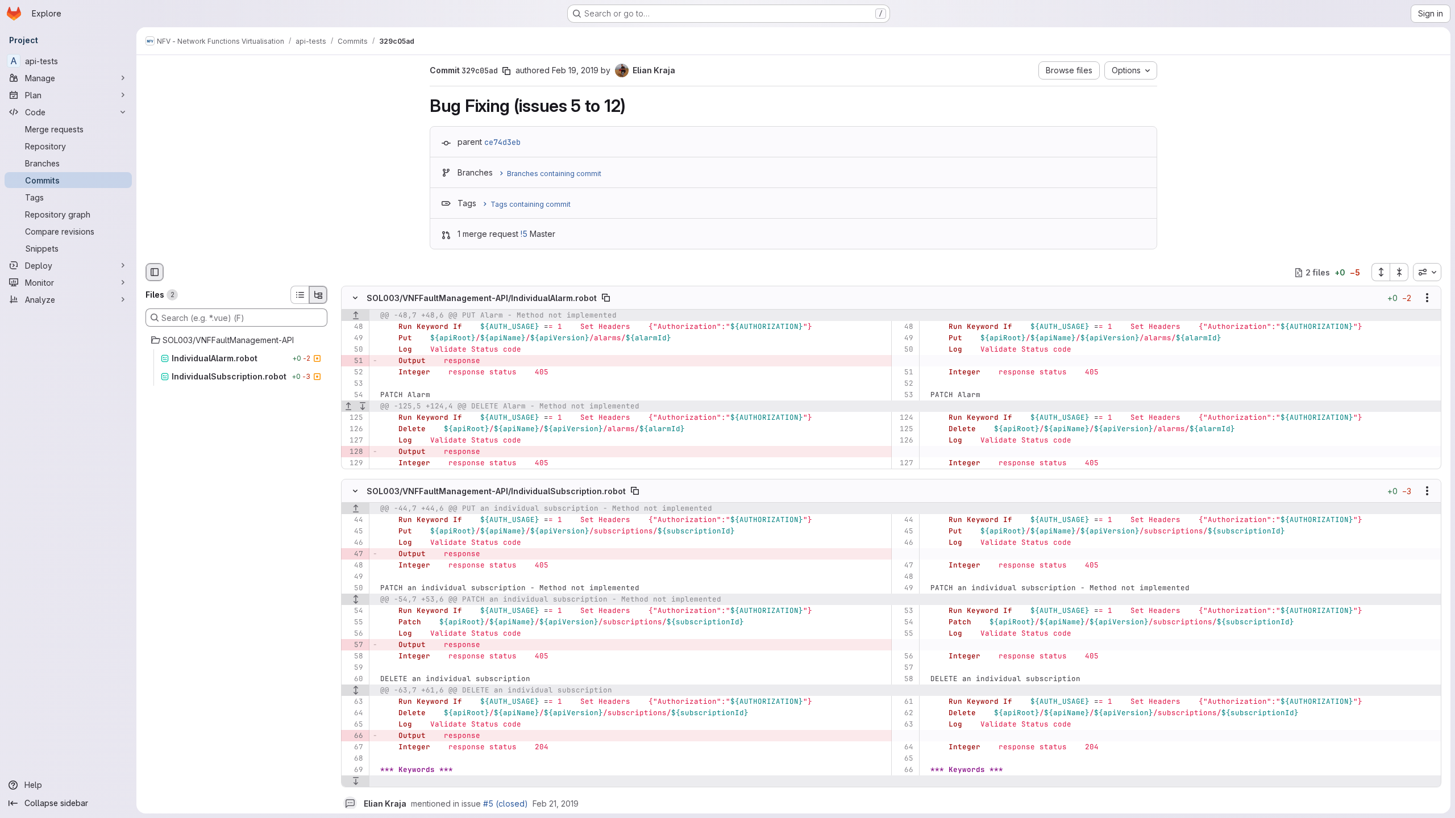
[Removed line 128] (353, 452)
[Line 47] (904, 565)
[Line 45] (353, 531)
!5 (524, 234)
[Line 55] (353, 622)
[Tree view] (318, 295)
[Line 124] (904, 418)
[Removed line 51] (353, 361)
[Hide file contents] (355, 298)
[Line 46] (353, 542)
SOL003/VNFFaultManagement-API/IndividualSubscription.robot (496, 490)
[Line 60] (353, 679)
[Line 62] (904, 713)
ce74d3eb (502, 142)
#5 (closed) (505, 803)
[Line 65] (353, 724)
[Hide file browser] (155, 272)
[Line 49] (353, 338)
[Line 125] (353, 418)
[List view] (299, 295)
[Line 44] (353, 519)
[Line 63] (353, 701)
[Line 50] (353, 350)
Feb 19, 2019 (575, 70)
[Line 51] (904, 372)
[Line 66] (904, 769)
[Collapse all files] (1399, 272)
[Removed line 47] (353, 554)
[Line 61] (904, 701)
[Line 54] (353, 395)
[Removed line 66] (353, 735)
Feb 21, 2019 (556, 803)
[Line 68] (353, 758)
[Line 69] (353, 769)
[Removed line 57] (353, 644)
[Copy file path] (606, 298)
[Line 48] (353, 327)
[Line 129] (353, 463)
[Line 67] (353, 747)
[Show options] (1427, 298)
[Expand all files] (1380, 272)
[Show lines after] (363, 406)
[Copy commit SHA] (506, 71)
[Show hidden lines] (355, 599)
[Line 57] (904, 667)
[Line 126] (353, 429)
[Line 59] (353, 667)
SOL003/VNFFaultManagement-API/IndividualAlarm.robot (482, 298)
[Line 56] (353, 633)
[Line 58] (353, 656)
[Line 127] (353, 440)
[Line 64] (353, 713)
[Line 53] (353, 384)
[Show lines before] (355, 316)
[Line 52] (353, 372)
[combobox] (1427, 272)
